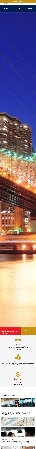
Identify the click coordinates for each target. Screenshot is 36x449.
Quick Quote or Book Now (18, 1)
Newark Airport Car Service (6, 3)
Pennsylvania (6, 8)
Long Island (18, 8)
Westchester (30, 8)
